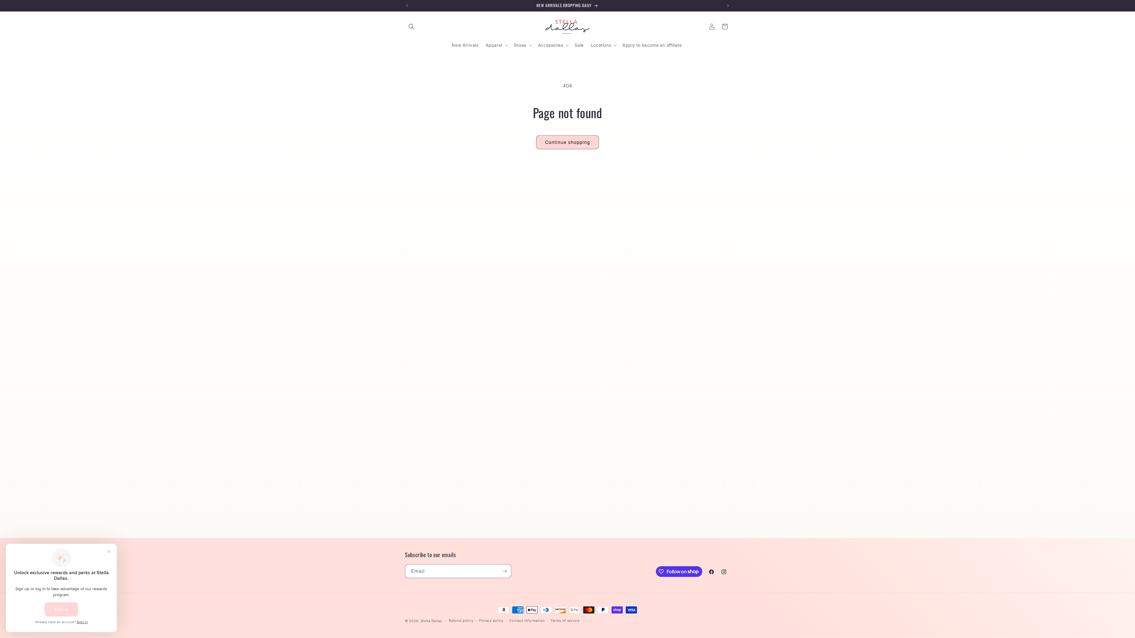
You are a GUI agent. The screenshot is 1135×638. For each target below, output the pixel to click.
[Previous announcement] (407, 5)
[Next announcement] (727, 5)
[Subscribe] (504, 571)
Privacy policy (491, 621)
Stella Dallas (431, 621)
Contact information (527, 621)
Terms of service (565, 621)
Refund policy (461, 621)
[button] (411, 26)
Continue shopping (567, 142)
